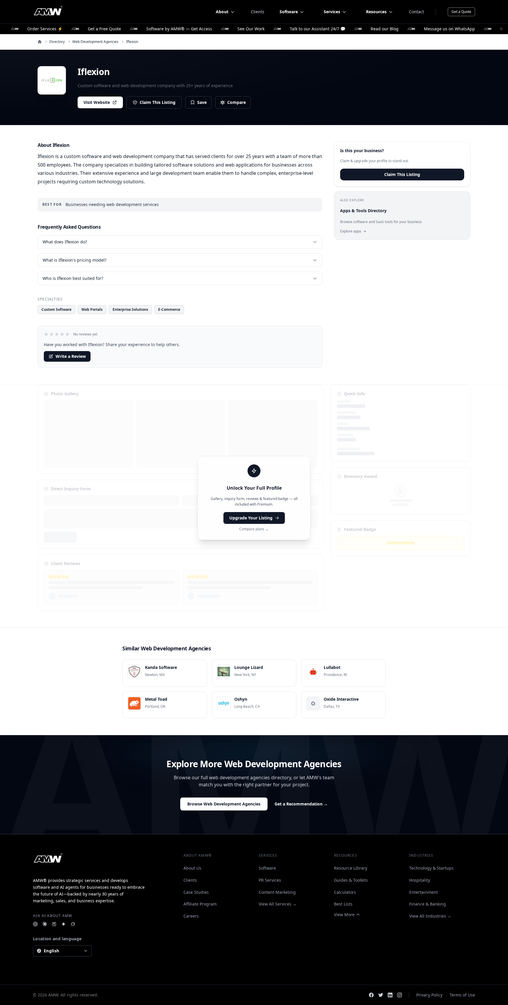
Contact (416, 11)
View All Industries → (430, 916)
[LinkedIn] (390, 995)
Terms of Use (462, 995)
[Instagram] (399, 995)
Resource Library (350, 868)
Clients (257, 11)
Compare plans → (254, 529)
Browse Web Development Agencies (223, 804)
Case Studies (196, 892)
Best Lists (343, 904)
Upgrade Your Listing (251, 518)
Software (267, 868)
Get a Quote (461, 11)
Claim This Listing (158, 102)
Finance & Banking (427, 904)
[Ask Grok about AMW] (73, 924)
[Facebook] (371, 995)
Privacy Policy (429, 995)
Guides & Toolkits (351, 880)
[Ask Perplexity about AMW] (54, 924)
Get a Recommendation (301, 804)
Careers (191, 916)
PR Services (270, 880)
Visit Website (96, 102)
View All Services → (278, 904)
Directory (57, 41)
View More (344, 914)
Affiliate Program (200, 904)
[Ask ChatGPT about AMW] (35, 924)
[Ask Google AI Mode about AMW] (63, 924)
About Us (192, 868)
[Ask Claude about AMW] (44, 924)
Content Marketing (277, 892)
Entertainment (423, 892)
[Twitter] (380, 995)
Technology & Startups (431, 868)
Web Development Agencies (95, 41)
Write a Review (71, 356)
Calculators (345, 892)
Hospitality (419, 880)
